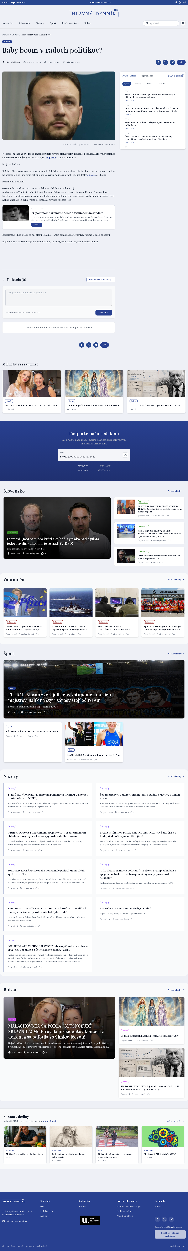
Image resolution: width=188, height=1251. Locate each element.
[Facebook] (176, 2)
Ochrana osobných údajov (129, 1206)
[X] (180, 2)
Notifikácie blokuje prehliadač (170, 1234)
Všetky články (175, 491)
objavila (91, 174)
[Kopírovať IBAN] (125, 455)
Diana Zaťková (118, 634)
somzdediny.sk (49, 1121)
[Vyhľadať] (147, 23)
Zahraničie (24, 23)
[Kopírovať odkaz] (181, 62)
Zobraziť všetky (174, 1121)
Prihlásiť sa (103, 312)
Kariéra (43, 1216)
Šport (53, 23)
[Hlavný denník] (94, 13)
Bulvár (88, 23)
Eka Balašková (33, 553)
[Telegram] (184, 2)
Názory (40, 23)
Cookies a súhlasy (125, 1211)
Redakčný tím (46, 1211)
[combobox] (164, 23)
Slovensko (7, 23)
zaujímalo (51, 157)
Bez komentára (70, 23)
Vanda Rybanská (159, 540)
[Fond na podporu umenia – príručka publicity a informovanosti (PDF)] (90, 1220)
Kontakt (158, 1206)
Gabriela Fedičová (32, 712)
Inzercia (82, 1206)
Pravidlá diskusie (125, 1216)
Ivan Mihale (71, 634)
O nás (43, 1206)
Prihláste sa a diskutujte (101, 279)
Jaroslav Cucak (86, 759)
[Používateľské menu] (183, 23)
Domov (5, 34)
